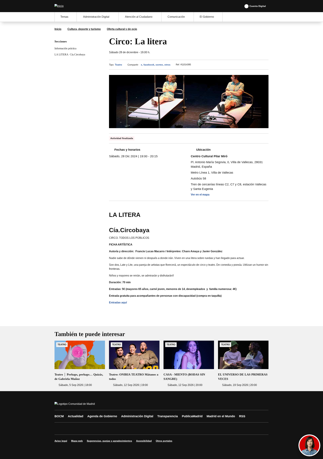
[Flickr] (130, 428)
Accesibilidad (144, 440)
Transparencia (167, 416)
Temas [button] (64, 16)
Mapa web (77, 440)
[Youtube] (89, 428)
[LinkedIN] (99, 428)
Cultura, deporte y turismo (84, 29)
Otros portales (164, 440)
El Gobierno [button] (207, 16)
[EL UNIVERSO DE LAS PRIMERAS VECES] (243, 364)
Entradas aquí (118, 302)
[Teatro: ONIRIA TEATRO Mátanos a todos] (134, 364)
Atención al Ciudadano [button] (138, 16)
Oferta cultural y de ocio (122, 29)
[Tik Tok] (119, 428)
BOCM (59, 416)
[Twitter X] (79, 428)
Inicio (58, 29)
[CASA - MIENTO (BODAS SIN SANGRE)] (189, 364)
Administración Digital (137, 416)
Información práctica (65, 48)
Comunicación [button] (176, 16)
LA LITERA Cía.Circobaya (70, 54)
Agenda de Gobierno (102, 416)
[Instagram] (69, 428)
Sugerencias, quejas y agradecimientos (109, 440)
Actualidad (75, 416)
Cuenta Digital (257, 6)
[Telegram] (140, 428)
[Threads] (150, 428)
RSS (242, 416)
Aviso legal (61, 440)
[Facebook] (59, 428)
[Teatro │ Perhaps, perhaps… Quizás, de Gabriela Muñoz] (80, 364)
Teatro (118, 64)
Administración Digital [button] (96, 16)
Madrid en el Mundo (221, 416)
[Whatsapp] (109, 428)
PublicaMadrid (192, 416)
